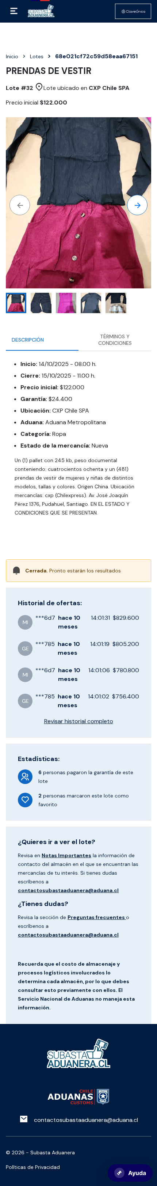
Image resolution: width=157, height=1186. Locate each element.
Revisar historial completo (78, 721)
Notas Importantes (66, 855)
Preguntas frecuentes (97, 917)
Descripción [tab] (28, 339)
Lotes (36, 56)
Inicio (12, 56)
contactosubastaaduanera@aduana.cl (68, 890)
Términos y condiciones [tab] (115, 339)
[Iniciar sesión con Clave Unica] (133, 11)
